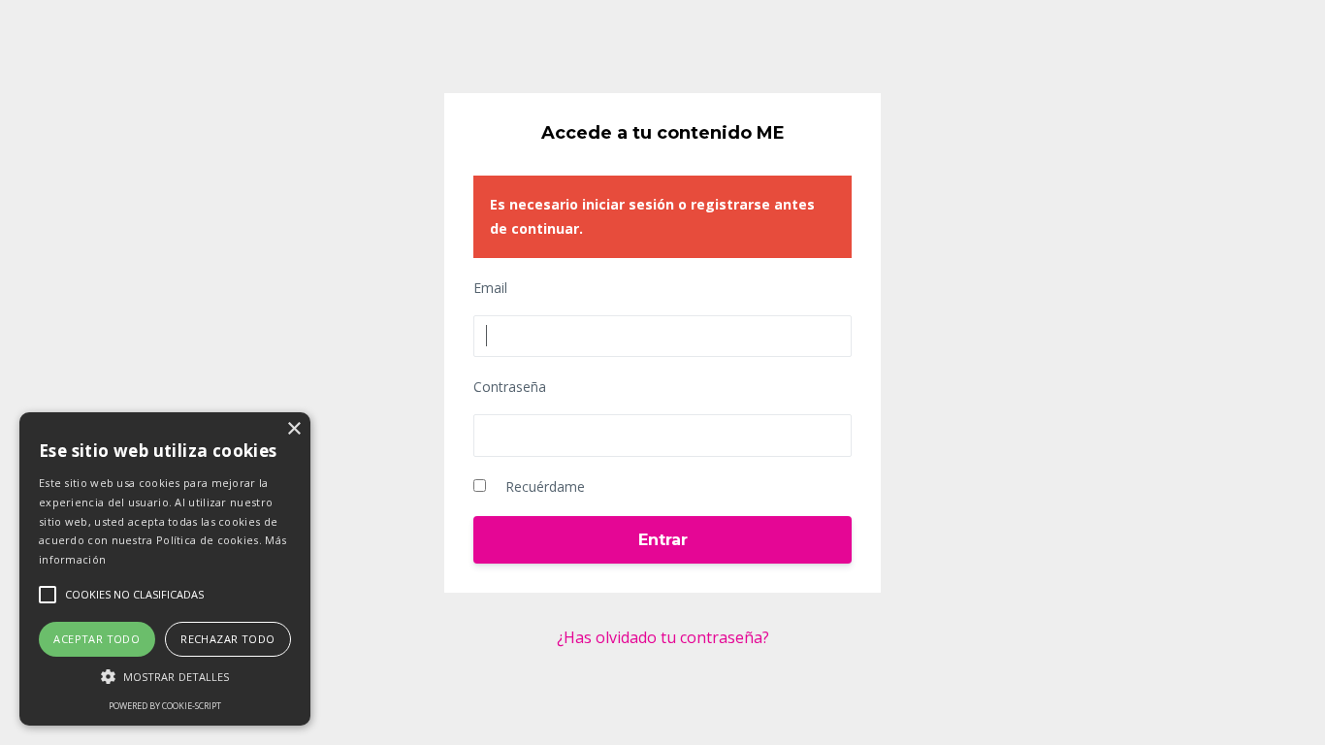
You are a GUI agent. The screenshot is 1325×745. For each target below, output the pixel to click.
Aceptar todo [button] (96, 639)
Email (490, 287)
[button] (165, 676)
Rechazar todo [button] (227, 639)
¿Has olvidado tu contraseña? (663, 637)
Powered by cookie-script (165, 705)
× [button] (293, 429)
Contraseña (509, 386)
